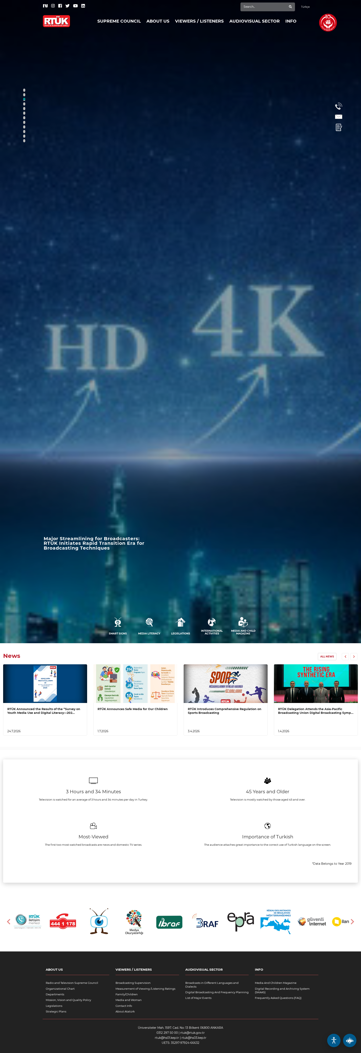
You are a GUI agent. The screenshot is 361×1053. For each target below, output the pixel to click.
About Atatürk (125, 1011)
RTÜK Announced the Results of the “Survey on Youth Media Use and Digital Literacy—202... (43, 711)
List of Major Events (198, 998)
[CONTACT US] (339, 116)
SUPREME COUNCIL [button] (119, 21)
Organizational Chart (60, 988)
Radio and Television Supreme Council (72, 982)
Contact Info (124, 1005)
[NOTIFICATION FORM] (339, 127)
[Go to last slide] (9, 922)
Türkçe (305, 6)
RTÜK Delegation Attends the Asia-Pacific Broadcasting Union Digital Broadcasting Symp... (315, 711)
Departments (55, 994)
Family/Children (127, 994)
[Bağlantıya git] (57, 18)
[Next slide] (352, 922)
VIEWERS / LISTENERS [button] (199, 21)
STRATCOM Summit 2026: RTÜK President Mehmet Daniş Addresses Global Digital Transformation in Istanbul (98, 543)
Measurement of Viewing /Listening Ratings (145, 988)
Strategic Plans (56, 1011)
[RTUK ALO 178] (339, 106)
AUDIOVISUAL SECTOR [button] (254, 21)
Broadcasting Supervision (133, 982)
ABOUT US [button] (157, 21)
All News (327, 656)
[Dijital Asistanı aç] (349, 1040)
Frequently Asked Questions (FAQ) (278, 998)
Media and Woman (129, 1000)
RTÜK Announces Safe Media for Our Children (133, 709)
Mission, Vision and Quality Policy (68, 1000)
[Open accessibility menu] (334, 1040)
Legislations (54, 1005)
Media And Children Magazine (275, 982)
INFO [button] (290, 21)
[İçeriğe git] (45, 683)
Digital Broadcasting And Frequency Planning (217, 992)
